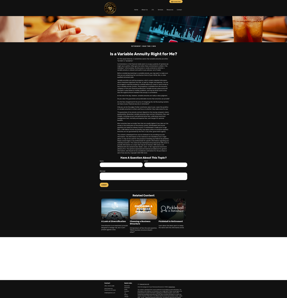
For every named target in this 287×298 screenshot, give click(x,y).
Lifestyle (126, 296)
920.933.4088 (111, 286)
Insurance (126, 291)
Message (102, 171)
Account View (177, 1)
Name (102, 161)
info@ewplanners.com (109, 292)
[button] (136, 9)
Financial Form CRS (144, 284)
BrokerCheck (172, 287)
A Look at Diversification (113, 221)
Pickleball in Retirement (171, 221)
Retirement (127, 285)
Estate (125, 289)
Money (126, 294)
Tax (125, 293)
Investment (127, 287)
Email (146, 161)
